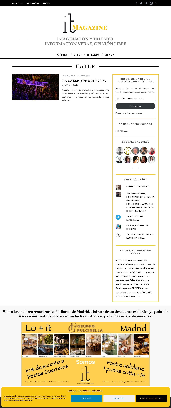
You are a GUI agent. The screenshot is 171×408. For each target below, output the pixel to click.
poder (147, 284)
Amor (134, 260)
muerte (147, 281)
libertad (125, 280)
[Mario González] (136, 151)
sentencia (129, 293)
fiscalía (126, 273)
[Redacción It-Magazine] (128, 151)
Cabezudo (123, 264)
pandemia (126, 284)
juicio (153, 273)
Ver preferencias (151, 399)
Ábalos (138, 297)
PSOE (143, 288)
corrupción (135, 264)
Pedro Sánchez (136, 284)
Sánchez (145, 292)
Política (120, 288)
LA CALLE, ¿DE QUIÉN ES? (84, 80)
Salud (123, 293)
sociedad (136, 293)
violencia (124, 296)
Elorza (142, 268)
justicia (120, 276)
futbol (131, 273)
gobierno (139, 272)
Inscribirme (136, 106)
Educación (127, 268)
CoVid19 (143, 264)
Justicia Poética (33, 3)
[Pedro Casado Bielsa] (144, 151)
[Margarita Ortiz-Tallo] (152, 151)
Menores (136, 280)
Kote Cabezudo (144, 276)
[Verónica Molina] (152, 159)
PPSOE (135, 288)
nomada (119, 284)
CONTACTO (46, 3)
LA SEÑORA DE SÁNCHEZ (138, 186)
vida (118, 296)
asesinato (140, 260)
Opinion (72, 75)
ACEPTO (86, 399)
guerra (148, 273)
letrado (119, 281)
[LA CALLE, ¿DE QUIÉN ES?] (35, 87)
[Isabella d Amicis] (144, 159)
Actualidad (65, 75)
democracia (150, 265)
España (148, 268)
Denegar (119, 399)
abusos (119, 260)
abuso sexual (127, 260)
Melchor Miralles (71, 85)
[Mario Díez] (120, 159)
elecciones (134, 268)
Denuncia (119, 268)
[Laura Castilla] (136, 159)
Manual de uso (17, 3)
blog (145, 260)
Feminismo (119, 273)
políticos (127, 288)
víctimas (131, 296)
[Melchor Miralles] (120, 151)
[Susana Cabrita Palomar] (128, 159)
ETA (153, 268)
